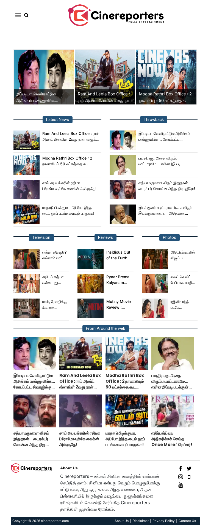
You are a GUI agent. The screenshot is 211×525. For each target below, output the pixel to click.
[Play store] (189, 476)
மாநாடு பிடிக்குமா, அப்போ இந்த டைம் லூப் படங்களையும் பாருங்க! (68, 210)
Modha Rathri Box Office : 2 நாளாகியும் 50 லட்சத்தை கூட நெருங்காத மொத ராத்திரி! (165, 100)
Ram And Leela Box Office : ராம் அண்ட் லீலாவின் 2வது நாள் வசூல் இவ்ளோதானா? (105, 100)
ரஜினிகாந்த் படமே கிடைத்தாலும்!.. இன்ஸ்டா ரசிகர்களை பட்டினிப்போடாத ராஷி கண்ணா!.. (183, 304)
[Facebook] (180, 468)
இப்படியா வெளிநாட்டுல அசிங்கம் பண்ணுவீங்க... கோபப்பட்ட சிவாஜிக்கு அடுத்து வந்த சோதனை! (167, 136)
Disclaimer (140, 521)
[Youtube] (180, 484)
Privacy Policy (163, 521)
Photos (169, 237)
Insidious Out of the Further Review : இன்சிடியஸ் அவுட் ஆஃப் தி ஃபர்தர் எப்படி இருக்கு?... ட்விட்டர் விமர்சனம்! (118, 255)
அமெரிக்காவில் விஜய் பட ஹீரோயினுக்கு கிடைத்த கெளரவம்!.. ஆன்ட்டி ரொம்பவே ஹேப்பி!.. (183, 255)
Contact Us (187, 521)
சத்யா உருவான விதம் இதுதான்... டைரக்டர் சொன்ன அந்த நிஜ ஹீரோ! (166, 185)
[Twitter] (189, 468)
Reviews (105, 237)
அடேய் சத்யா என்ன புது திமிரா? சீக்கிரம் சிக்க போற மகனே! (55, 279)
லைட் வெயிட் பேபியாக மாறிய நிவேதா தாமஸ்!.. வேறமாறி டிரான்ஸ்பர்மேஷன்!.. (183, 279)
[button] (17, 15)
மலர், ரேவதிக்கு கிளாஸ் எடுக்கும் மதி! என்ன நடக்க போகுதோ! (54, 304)
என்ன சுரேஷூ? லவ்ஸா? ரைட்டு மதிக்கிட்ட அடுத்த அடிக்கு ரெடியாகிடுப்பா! (55, 255)
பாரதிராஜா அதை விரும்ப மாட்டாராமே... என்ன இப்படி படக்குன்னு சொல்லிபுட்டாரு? (160, 161)
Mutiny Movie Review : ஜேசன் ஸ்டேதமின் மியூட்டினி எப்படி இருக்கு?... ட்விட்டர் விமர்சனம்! (118, 304)
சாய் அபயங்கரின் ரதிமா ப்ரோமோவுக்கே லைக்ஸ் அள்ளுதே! (69, 185)
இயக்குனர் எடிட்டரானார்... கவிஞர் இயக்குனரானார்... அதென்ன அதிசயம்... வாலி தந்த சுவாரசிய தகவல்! (165, 210)
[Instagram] (180, 476)
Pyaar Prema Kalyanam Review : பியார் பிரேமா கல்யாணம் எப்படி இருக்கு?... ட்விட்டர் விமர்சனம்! (118, 279)
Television (41, 237)
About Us (69, 468)
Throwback (154, 119)
